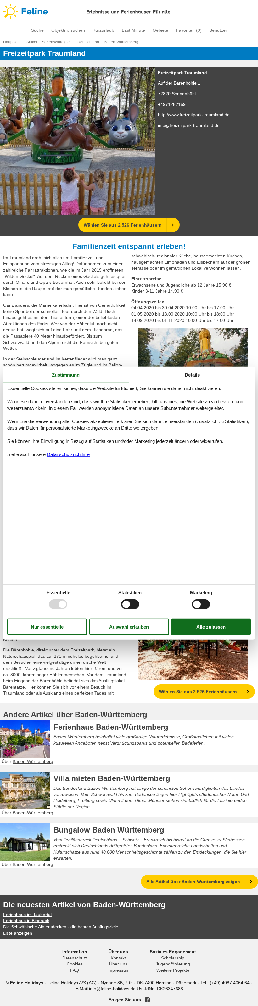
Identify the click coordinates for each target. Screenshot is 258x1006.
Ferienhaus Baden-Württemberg (110, 727)
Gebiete (160, 30)
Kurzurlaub (103, 30)
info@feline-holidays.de (112, 988)
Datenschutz (74, 957)
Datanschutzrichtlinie (68, 454)
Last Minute (133, 30)
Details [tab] (192, 374)
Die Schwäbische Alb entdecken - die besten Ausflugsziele (60, 926)
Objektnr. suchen (68, 30)
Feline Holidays (129, 11)
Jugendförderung (173, 963)
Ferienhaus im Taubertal (27, 914)
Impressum (118, 970)
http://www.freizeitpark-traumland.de (194, 114)
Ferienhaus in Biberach (26, 920)
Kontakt (118, 957)
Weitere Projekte (172, 970)
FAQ (74, 970)
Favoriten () (189, 30)
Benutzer (218, 30)
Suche (37, 30)
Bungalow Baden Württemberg (108, 830)
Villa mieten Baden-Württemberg (111, 778)
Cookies (75, 963)
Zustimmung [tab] (66, 374)
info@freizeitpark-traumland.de (189, 125)
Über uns (118, 963)
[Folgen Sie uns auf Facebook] (147, 999)
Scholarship (172, 957)
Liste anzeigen (17, 933)
